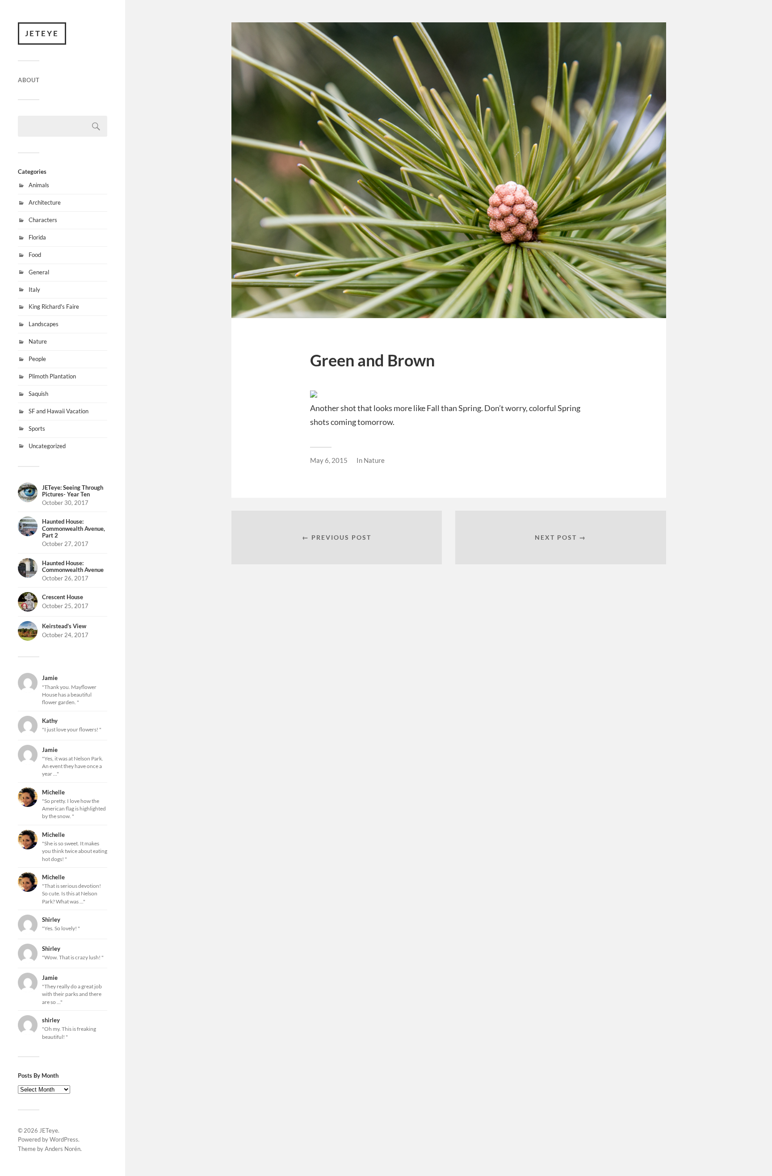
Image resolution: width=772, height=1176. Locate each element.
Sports (37, 428)
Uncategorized (47, 445)
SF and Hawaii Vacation (58, 411)
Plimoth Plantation (52, 376)
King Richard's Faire (54, 306)
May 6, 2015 (329, 460)
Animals (39, 185)
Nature (38, 341)
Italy (34, 289)
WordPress (64, 1139)
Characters (43, 219)
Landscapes (44, 324)
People (37, 358)
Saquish (38, 393)
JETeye (42, 33)
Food (35, 254)
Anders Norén (62, 1148)
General (39, 272)
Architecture (45, 202)
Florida (37, 237)
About (29, 80)
